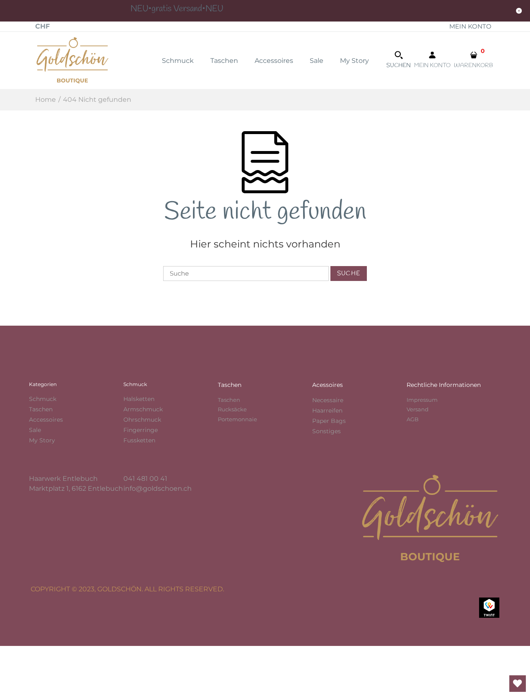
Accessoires (46, 419)
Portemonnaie (237, 419)
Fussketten (139, 440)
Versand (418, 409)
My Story (42, 440)
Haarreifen (327, 410)
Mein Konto (470, 26)
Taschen (41, 409)
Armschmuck (143, 409)
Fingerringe (140, 430)
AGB (413, 419)
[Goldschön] (72, 60)
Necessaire (327, 400)
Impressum (422, 399)
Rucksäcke (232, 409)
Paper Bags (329, 421)
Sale (35, 430)
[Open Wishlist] (517, 683)
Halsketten (138, 399)
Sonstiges (326, 431)
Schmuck (42, 399)
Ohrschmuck (142, 419)
